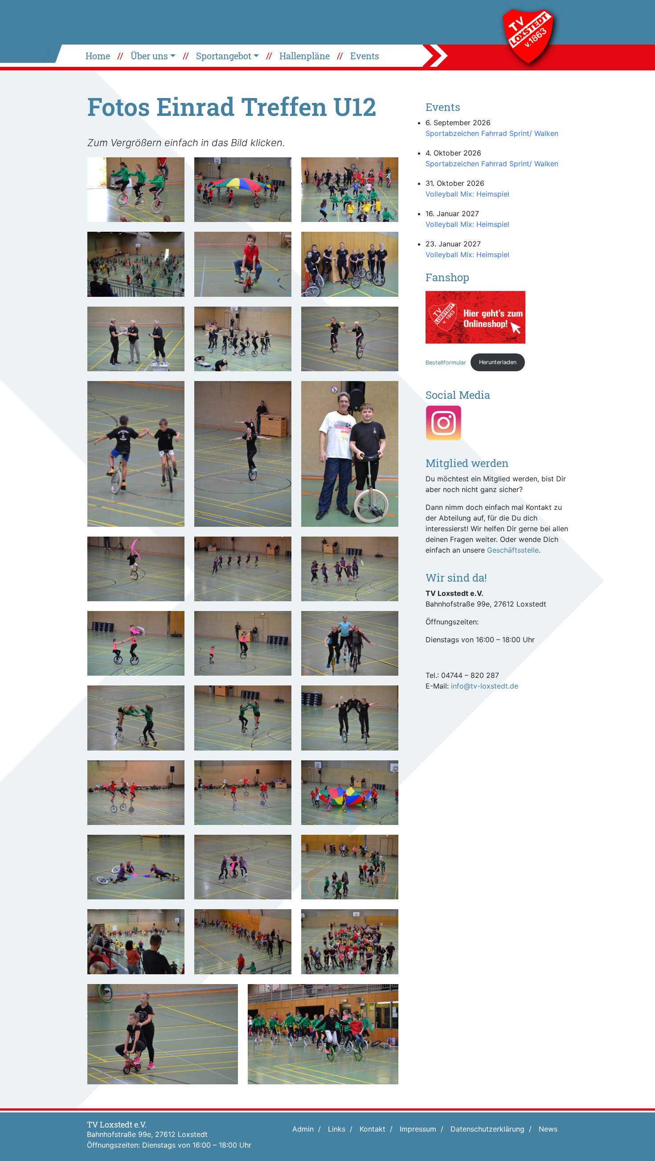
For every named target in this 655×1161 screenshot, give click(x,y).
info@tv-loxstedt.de (484, 685)
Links (336, 1128)
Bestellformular (446, 362)
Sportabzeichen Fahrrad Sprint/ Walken (492, 133)
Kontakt (372, 1128)
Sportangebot (223, 56)
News (548, 1128)
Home (98, 56)
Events (364, 56)
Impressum (418, 1128)
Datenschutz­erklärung (487, 1128)
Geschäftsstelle (513, 550)
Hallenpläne (304, 56)
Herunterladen (497, 362)
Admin (303, 1128)
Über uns (149, 56)
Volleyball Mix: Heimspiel (467, 193)
